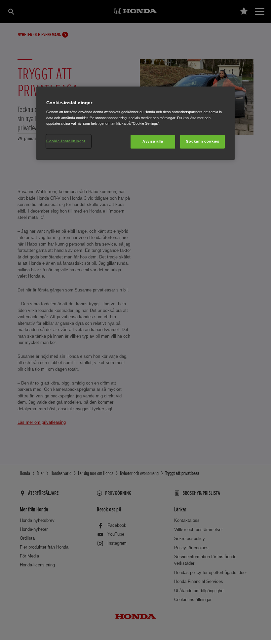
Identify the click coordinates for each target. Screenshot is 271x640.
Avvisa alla (152, 141)
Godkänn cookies (202, 141)
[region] (135, 123)
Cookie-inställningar (65, 141)
